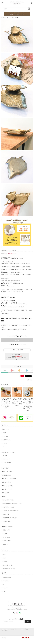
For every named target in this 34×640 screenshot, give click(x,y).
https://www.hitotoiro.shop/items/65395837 (12, 307)
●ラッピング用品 (6, 475)
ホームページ (6, 580)
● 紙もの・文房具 (6, 482)
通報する (30, 379)
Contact (5, 561)
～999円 (5, 533)
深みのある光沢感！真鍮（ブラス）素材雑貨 (12, 503)
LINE (4, 591)
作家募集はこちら (7, 577)
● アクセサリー (6, 429)
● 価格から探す (6, 530)
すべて (5, 370)
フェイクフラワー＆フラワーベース (11, 510)
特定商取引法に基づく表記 (9, 568)
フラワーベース (6, 459)
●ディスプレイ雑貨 (7, 471)
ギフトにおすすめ (7, 521)
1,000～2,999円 (6, 537)
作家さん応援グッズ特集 (8, 500)
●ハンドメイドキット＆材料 (9, 478)
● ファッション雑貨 (7, 485)
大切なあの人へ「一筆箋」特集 (10, 517)
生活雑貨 (5, 455)
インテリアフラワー (7, 462)
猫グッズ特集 (6, 514)
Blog (4, 558)
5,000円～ (5, 544)
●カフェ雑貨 (5, 468)
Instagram (5, 587)
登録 (28, 621)
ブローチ (5, 443)
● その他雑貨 (5, 492)
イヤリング (5, 436)
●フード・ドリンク (7, 489)
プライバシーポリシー (8, 565)
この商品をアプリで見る (17, 350)
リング (4, 446)
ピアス (4, 432)
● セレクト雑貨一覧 (7, 526)
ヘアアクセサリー (7, 439)
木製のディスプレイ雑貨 (8, 507)
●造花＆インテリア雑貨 (8, 452)
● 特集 (3, 496)
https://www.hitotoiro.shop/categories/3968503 (13, 329)
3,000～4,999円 (7, 540)
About (4, 554)
